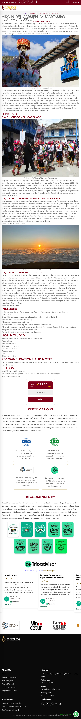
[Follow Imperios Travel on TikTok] (36, 2)
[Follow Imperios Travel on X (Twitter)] (24, 2)
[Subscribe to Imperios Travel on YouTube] (32, 2)
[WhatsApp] (76, 714)
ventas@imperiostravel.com (50, 689)
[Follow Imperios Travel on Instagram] (28, 2)
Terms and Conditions (9, 677)
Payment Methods (8, 684)
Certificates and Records (10, 710)
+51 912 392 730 (47, 682)
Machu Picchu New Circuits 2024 (14, 707)
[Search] (68, 2)
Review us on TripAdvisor (34, 571)
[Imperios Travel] (9, 7)
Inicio (24, 13)
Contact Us (41, 393)
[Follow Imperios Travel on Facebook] (20, 2)
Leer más (5, 604)
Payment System (7, 680)
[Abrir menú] (77, 8)
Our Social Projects (9, 687)
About (4, 674)
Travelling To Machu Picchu (11, 703)
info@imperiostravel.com (9, 2)
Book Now (41, 399)
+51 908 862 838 (47, 695)
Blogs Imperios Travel (9, 690)
